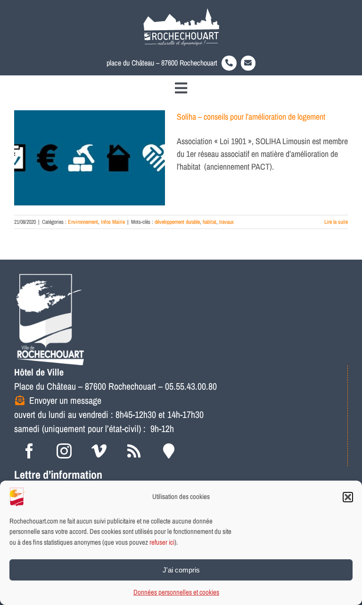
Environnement (83, 222)
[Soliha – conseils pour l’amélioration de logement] (89, 157)
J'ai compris (181, 570)
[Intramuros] (169, 451)
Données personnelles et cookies (176, 592)
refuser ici (161, 542)
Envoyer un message (65, 400)
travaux (226, 222)
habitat (209, 222)
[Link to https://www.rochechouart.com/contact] (248, 63)
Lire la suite (336, 222)
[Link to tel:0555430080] (229, 63)
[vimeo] (99, 451)
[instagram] (64, 451)
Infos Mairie (113, 222)
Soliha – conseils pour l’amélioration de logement (251, 117)
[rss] (134, 451)
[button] (348, 497)
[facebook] (29, 451)
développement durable (177, 222)
